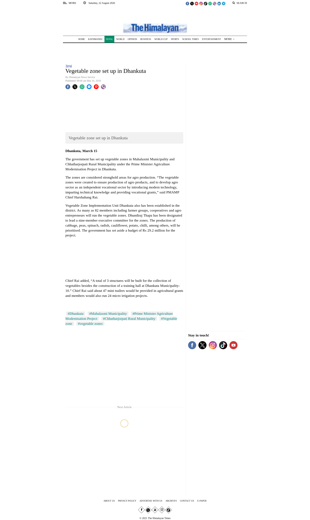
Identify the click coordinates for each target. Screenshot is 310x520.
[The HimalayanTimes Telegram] (223, 3)
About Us (109, 501)
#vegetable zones (90, 324)
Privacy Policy (127, 501)
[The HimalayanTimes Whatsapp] (210, 3)
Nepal (69, 65)
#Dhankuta (75, 314)
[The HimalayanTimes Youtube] (196, 3)
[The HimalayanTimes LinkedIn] (219, 3)
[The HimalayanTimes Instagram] (201, 3)
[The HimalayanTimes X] (192, 3)
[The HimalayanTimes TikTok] (205, 3)
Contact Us (187, 501)
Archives (171, 501)
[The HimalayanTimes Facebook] (187, 3)
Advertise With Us (151, 501)
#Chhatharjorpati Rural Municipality (129, 319)
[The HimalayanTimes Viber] (214, 3)
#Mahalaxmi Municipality (108, 314)
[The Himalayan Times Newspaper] (155, 28)
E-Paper (202, 501)
